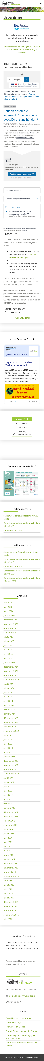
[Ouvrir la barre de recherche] (33, 3)
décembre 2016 (11, 902)
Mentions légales (32, 1057)
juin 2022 (8, 786)
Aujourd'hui (22, 419)
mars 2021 (8, 850)
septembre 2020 (11, 876)
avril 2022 (8, 795)
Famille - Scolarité (28, 91)
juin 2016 (8, 919)
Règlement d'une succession (15, 94)
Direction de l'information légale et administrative (20, 229)
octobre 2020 (10, 872)
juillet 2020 (9, 884)
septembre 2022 (11, 773)
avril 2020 (8, 893)
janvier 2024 (9, 713)
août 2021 (8, 829)
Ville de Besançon (14, 1022)
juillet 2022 (9, 782)
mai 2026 (8, 607)
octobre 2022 (10, 769)
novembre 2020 (11, 867)
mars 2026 (8, 611)
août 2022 (8, 778)
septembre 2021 (11, 825)
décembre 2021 (11, 812)
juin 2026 (8, 602)
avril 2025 (8, 654)
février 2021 (9, 855)
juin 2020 (8, 889)
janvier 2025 (9, 662)
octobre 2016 (10, 910)
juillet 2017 (9, 897)
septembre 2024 (11, 679)
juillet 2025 (9, 641)
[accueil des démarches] (22, 74)
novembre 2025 (11, 624)
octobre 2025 (10, 628)
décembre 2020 (11, 863)
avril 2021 (8, 846)
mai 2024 (8, 696)
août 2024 (8, 684)
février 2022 (9, 803)
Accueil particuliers (11, 91)
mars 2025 (8, 658)
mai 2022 (8, 790)
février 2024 (9, 709)
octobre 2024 (10, 675)
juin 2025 (8, 645)
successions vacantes (25, 138)
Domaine (32, 133)
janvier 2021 (9, 859)
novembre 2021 (11, 816)
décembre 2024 (11, 666)
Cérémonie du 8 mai (13, 530)
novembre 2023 (11, 722)
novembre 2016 (11, 906)
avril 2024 (8, 701)
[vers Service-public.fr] (24, 85)
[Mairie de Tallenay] (10, 3)
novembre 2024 (11, 671)
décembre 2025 (11, 619)
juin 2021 (8, 837)
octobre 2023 (10, 726)
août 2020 (8, 880)
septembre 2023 (11, 731)
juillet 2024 (9, 688)
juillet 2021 (9, 833)
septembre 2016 (11, 914)
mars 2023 (8, 752)
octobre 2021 (10, 820)
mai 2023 (8, 743)
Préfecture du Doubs (15, 1026)
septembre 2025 (11, 632)
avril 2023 (8, 748)
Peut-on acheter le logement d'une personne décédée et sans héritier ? (21, 96)
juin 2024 (8, 692)
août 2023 (8, 735)
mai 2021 (8, 842)
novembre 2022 (11, 765)
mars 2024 (8, 705)
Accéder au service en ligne (21, 174)
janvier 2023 (9, 756)
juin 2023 (8, 739)
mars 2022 (8, 799)
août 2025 (8, 636)
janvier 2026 (9, 615)
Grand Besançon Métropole (18, 1018)
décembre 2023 (11, 718)
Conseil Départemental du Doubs (21, 1031)
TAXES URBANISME (22, 318)
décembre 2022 (11, 761)
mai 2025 (8, 649)
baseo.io (24, 231)
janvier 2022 (9, 808)
